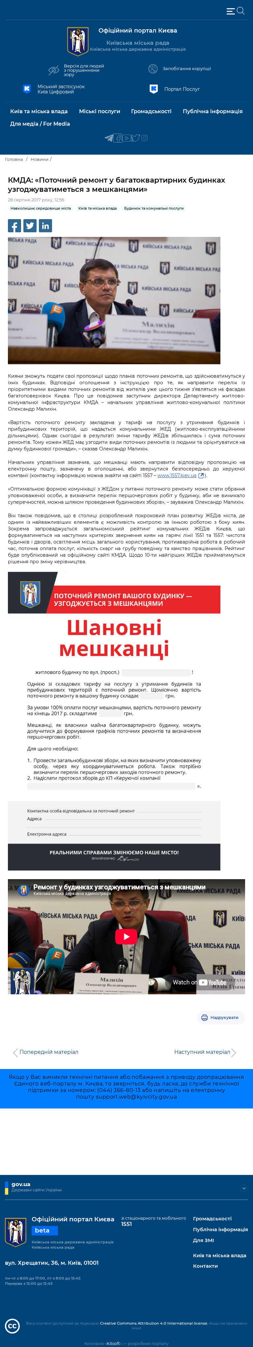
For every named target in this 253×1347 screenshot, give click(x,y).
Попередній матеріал (48, 1052)
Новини (39, 159)
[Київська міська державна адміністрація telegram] (108, 138)
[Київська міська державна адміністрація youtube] (126, 138)
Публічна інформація (220, 1229)
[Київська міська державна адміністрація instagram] (144, 138)
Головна (14, 159)
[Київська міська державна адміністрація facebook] (117, 138)
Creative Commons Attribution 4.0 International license (153, 1323)
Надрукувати (225, 1017)
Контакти (205, 1266)
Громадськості (212, 1218)
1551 (126, 1224)
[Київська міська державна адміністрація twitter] (135, 138)
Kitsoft (113, 1343)
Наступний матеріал (202, 1052)
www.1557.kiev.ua (176, 475)
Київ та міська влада (219, 1255)
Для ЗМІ (203, 1240)
